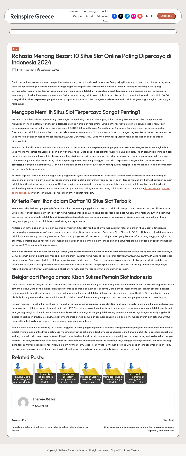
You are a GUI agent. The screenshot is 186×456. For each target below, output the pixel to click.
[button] (166, 16)
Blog (15, 49)
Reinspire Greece (32, 16)
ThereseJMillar (44, 399)
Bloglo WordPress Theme (125, 450)
